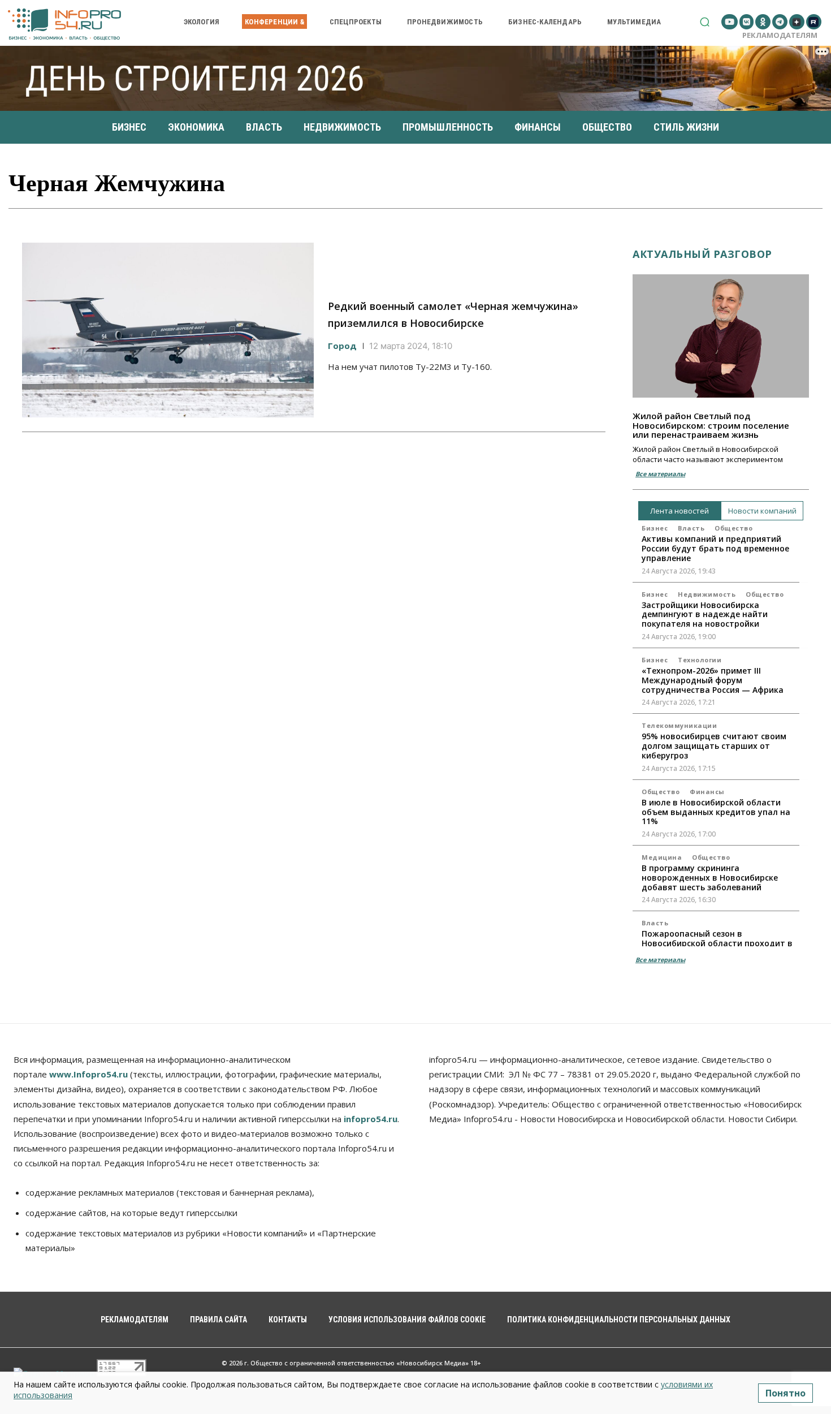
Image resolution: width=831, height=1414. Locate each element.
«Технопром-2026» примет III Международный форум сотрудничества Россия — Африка (713, 680)
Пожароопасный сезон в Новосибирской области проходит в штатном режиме (717, 943)
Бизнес (655, 528)
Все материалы (660, 473)
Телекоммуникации (679, 725)
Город (342, 345)
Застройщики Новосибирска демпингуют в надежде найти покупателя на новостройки (705, 615)
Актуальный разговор (702, 254)
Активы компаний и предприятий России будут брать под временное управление (715, 548)
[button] (704, 21)
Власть (691, 528)
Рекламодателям (779, 35)
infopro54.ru (370, 1118)
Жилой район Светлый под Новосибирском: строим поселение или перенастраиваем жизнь (711, 425)
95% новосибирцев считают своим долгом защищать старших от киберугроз (714, 746)
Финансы (707, 791)
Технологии (699, 660)
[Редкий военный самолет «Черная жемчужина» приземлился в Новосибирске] (168, 330)
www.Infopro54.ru (88, 1074)
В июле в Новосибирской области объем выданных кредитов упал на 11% (716, 812)
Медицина (662, 857)
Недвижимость (706, 594)
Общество (733, 528)
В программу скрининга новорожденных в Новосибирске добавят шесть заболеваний (710, 878)
